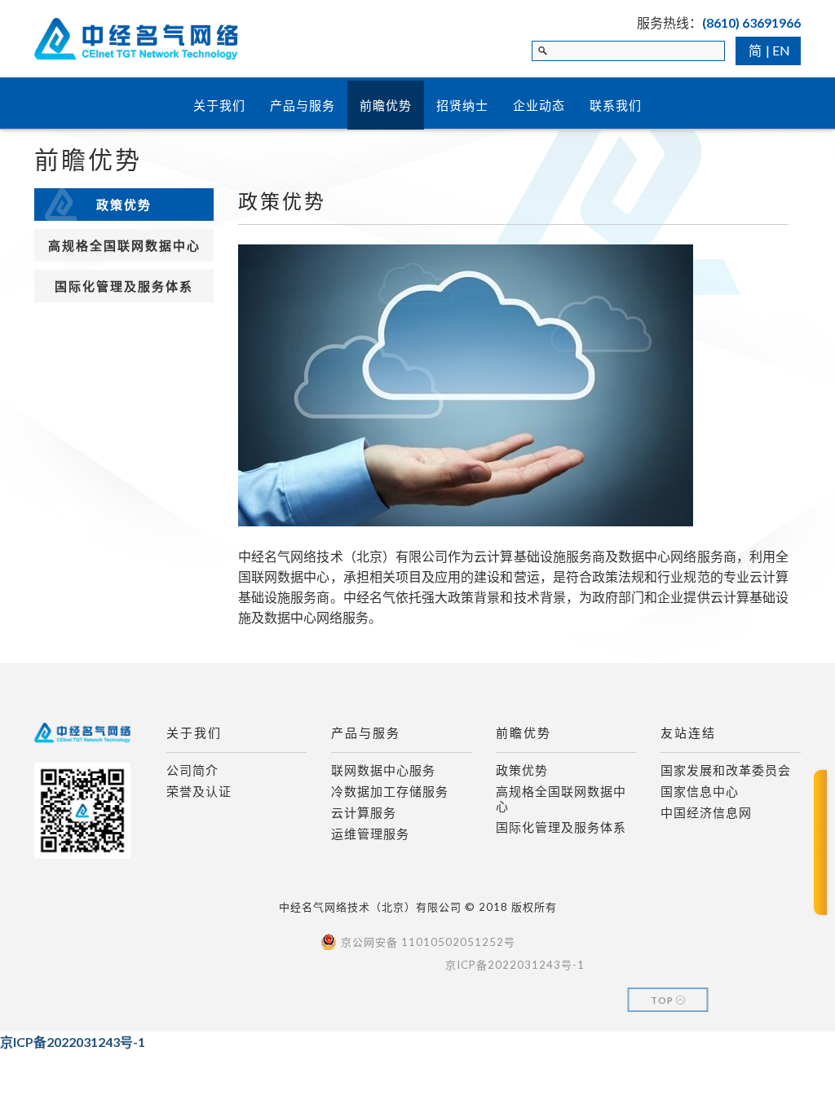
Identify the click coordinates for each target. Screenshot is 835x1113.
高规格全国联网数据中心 (124, 245)
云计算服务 (363, 812)
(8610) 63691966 (751, 22)
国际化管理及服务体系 (124, 286)
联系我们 (616, 105)
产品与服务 (302, 105)
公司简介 (192, 770)
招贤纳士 (462, 105)
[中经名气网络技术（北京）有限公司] (136, 31)
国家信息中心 (699, 791)
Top (663, 1000)
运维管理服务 (370, 833)
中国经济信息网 (706, 812)
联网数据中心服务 (383, 770)
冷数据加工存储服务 (389, 791)
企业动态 (539, 105)
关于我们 (219, 105)
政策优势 (124, 204)
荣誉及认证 (199, 791)
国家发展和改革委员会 (725, 770)
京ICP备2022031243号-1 (72, 1041)
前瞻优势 (386, 105)
